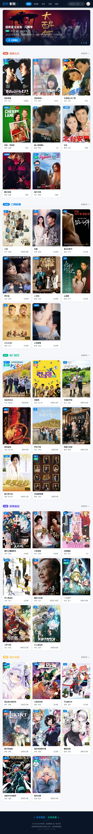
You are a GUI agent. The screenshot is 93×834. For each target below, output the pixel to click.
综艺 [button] (43, 4)
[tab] (81, 43)
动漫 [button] (50, 4)
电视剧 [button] (36, 4)
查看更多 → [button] (85, 53)
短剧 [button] (56, 4)
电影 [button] (28, 4)
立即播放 (14, 40)
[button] (88, 4)
